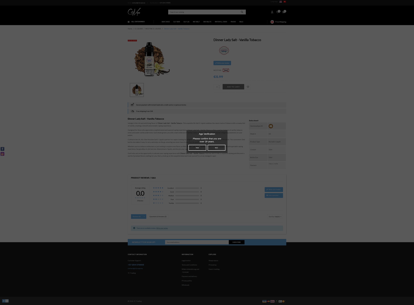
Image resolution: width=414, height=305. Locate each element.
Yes (197, 148)
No (216, 148)
